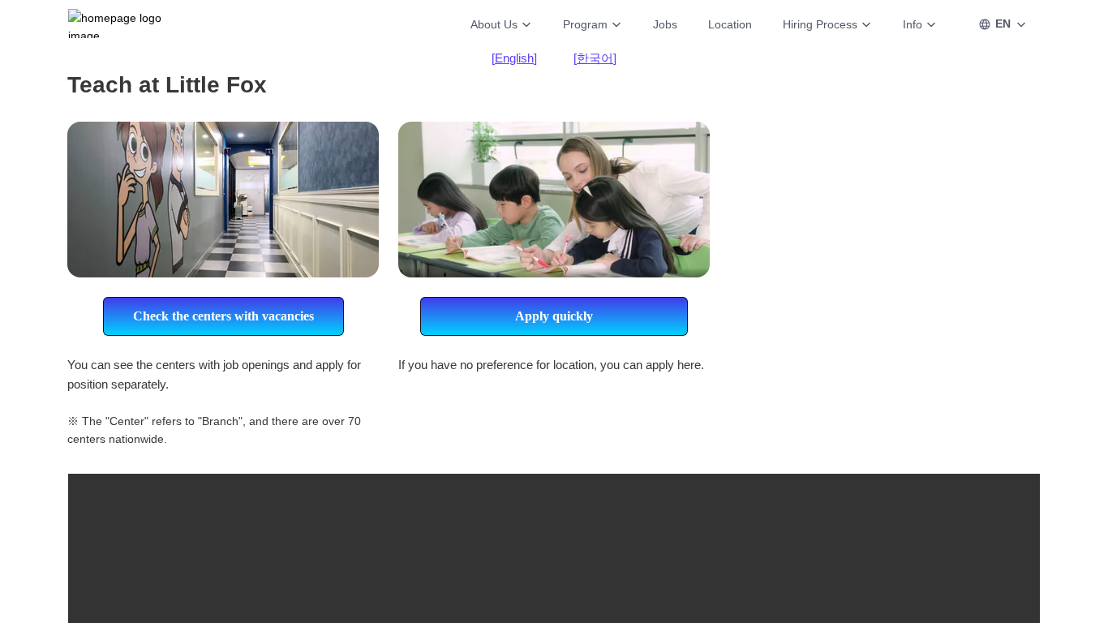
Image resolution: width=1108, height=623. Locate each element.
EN (1003, 23)
